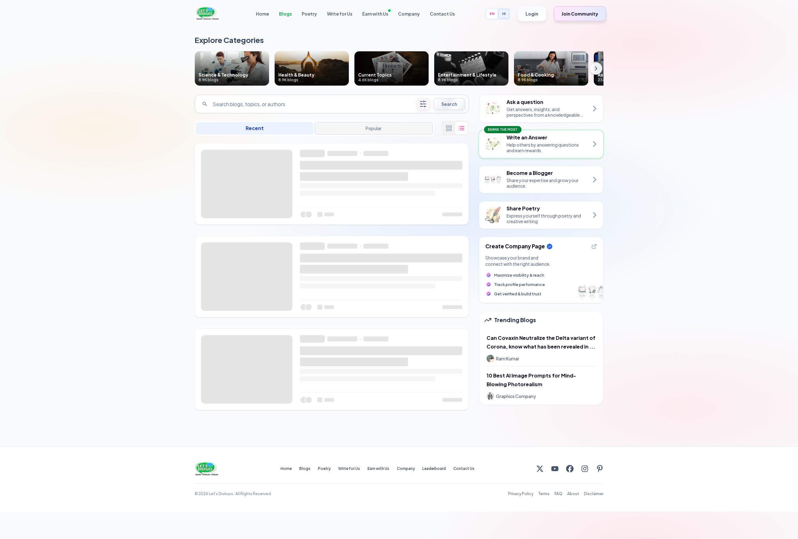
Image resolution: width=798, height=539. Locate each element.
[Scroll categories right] (596, 68)
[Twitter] (540, 468)
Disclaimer (593, 493)
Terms (544, 493)
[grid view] (449, 128)
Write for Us (339, 13)
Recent (255, 128)
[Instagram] (585, 468)
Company (409, 13)
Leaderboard (434, 468)
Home (262, 13)
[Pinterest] (599, 468)
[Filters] (423, 104)
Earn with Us (375, 13)
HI (504, 14)
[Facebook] (570, 468)
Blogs (285, 13)
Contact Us (442, 13)
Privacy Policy (520, 493)
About (573, 493)
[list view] (461, 128)
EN (492, 14)
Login (532, 13)
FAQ (558, 493)
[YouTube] (555, 468)
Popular (373, 128)
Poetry (309, 13)
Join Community (579, 13)
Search (449, 104)
